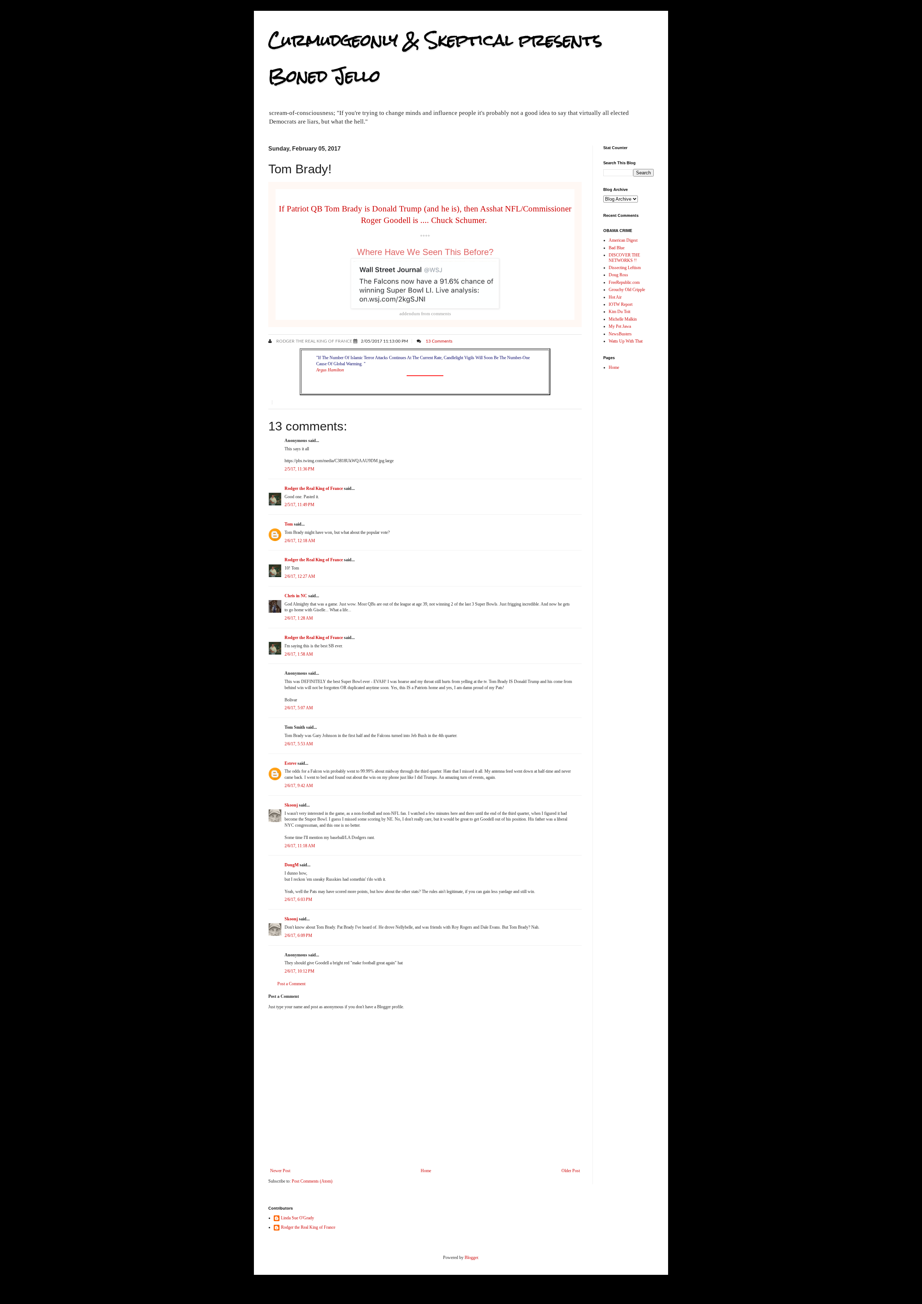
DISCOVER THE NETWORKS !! (624, 258)
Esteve (290, 763)
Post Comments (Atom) (312, 1181)
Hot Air (615, 297)
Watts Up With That (626, 341)
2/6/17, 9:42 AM (299, 785)
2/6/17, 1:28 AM (299, 618)
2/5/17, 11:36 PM (299, 469)
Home (426, 1170)
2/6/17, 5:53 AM (299, 743)
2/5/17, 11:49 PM (299, 504)
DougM (292, 864)
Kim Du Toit (619, 311)
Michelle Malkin (623, 319)
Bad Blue (617, 247)
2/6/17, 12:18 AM (300, 540)
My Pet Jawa (620, 326)
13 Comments (439, 341)
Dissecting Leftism (625, 267)
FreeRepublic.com (624, 282)
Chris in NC (296, 595)
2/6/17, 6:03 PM (298, 899)
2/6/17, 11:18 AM (300, 845)
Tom (289, 524)
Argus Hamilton (330, 369)
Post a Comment (291, 983)
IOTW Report (620, 304)
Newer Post (280, 1170)
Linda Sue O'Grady (297, 1217)
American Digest (623, 240)
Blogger (471, 1257)
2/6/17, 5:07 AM (299, 707)
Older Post (570, 1170)
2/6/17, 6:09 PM (298, 935)
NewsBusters (620, 333)
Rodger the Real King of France (313, 341)
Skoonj (291, 805)
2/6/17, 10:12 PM (299, 971)
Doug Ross (618, 274)
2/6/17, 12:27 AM (300, 576)
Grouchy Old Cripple (627, 289)
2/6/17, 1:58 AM (299, 654)
